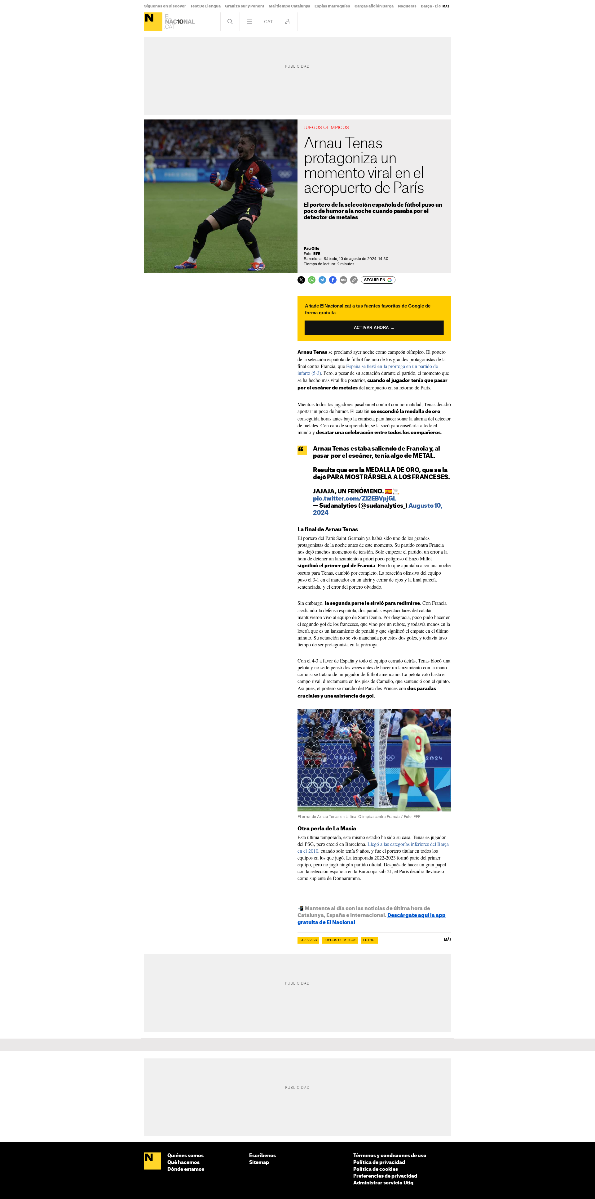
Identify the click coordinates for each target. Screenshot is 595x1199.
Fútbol (369, 940)
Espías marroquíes (332, 6)
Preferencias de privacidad (385, 1176)
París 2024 (308, 940)
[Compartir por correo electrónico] (343, 280)
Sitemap (259, 1162)
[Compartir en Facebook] (333, 280)
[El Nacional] (153, 21)
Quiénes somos (185, 1155)
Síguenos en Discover (165, 6)
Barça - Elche (433, 6)
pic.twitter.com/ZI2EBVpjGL (354, 499)
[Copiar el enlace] (354, 280)
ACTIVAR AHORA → (374, 327)
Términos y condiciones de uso (389, 1155)
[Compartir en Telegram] (322, 280)
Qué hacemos (183, 1162)
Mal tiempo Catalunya (289, 6)
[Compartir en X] (301, 280)
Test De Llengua (205, 6)
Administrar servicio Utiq (383, 1183)
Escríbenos (262, 1155)
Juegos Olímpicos (340, 940)
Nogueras (407, 6)
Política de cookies (375, 1169)
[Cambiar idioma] (268, 21)
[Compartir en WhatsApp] (311, 280)
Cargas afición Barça (374, 6)
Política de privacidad (379, 1162)
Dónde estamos (185, 1169)
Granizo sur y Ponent (244, 6)
